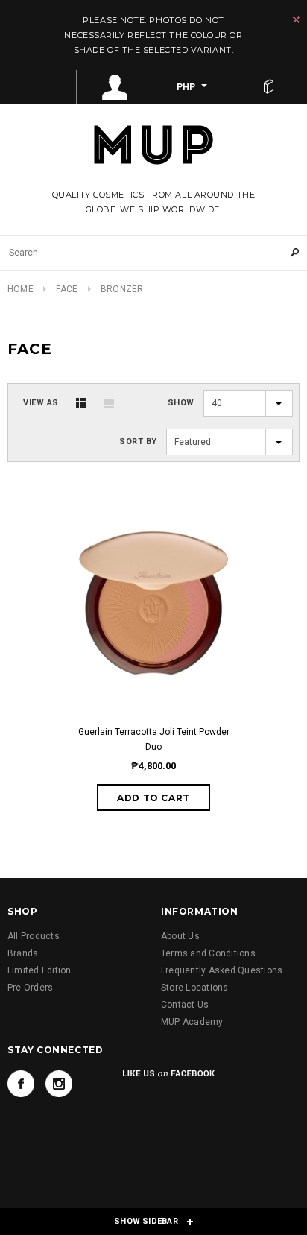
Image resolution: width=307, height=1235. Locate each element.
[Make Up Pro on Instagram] (58, 1083)
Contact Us (185, 1004)
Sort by (138, 441)
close (296, 19)
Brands (22, 953)
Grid (81, 403)
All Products (33, 936)
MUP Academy (192, 1022)
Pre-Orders (30, 987)
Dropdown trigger (115, 87)
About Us (180, 936)
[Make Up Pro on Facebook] (20, 1083)
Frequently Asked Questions (221, 970)
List (109, 403)
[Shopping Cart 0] (268, 87)
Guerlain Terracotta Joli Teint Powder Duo (154, 739)
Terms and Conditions (208, 953)
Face (66, 289)
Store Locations (195, 987)
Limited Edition (39, 970)
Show (181, 403)
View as (41, 403)
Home (20, 289)
